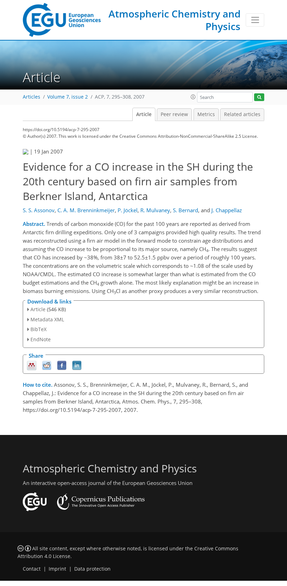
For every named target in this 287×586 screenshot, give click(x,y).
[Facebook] (61, 365)
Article (144, 114)
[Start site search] (259, 97)
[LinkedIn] (77, 365)
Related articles (242, 114)
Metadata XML (47, 319)
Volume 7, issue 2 (67, 97)
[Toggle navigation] (255, 20)
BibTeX (38, 329)
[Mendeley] (31, 365)
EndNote (40, 339)
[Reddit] (46, 365)
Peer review (174, 114)
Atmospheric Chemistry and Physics (174, 20)
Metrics (206, 114)
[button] (193, 97)
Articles (31, 97)
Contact (32, 569)
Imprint (57, 569)
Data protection (92, 569)
